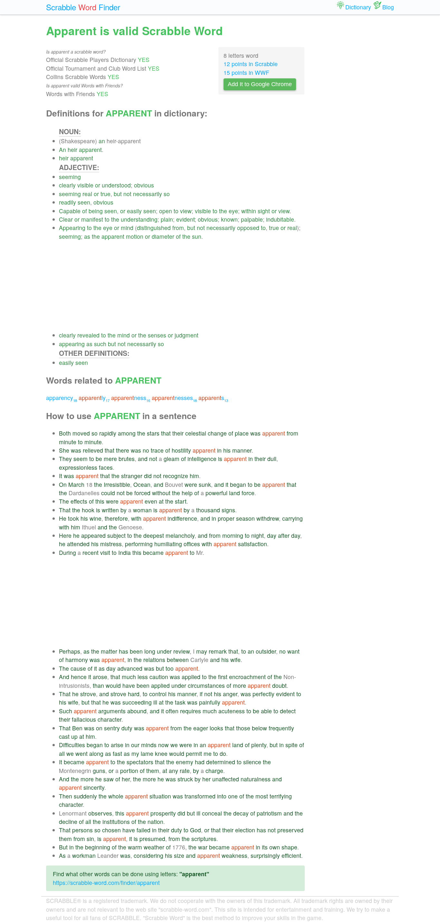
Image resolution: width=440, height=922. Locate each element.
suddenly (85, 796)
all (62, 753)
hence (79, 677)
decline (68, 821)
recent (90, 552)
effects (79, 501)
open (165, 211)
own (274, 847)
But (63, 847)
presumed (152, 839)
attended (78, 544)
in (219, 450)
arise (117, 745)
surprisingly (265, 855)
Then (65, 796)
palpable (252, 219)
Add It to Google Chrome (260, 84)
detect (288, 711)
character (109, 719)
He (62, 518)
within (248, 211)
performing (139, 544)
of (84, 211)
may (201, 651)
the (223, 211)
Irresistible (117, 484)
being (96, 211)
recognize (175, 476)
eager (200, 728)
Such (65, 711)
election (245, 830)
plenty (258, 745)
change (217, 433)
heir (72, 149)
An (62, 149)
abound (137, 711)
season (245, 518)
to (176, 211)
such (100, 344)
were (191, 484)
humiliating (168, 544)
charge (214, 771)
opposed (248, 228)
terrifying (281, 796)
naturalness (256, 779)
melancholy (180, 535)
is (220, 459)
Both (65, 433)
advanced (129, 668)
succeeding (137, 702)
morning (232, 535)
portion (129, 771)
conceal (212, 813)
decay (241, 813)
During (67, 552)
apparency (61, 398)
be (99, 459)
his (227, 450)
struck (185, 779)
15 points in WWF (246, 72)
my (135, 753)
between (178, 660)
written (110, 510)
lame (147, 753)
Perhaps (69, 651)
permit (194, 753)
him (194, 476)
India (124, 552)
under (164, 651)
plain (167, 219)
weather (154, 847)
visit (105, 552)
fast (117, 753)
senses (157, 335)
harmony (76, 660)
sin (90, 839)
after (284, 535)
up (74, 736)
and (143, 459)
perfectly (263, 694)
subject (116, 535)
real (87, 194)
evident (185, 219)
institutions (116, 821)
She (64, 450)
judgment (186, 335)
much (129, 677)
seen (84, 202)
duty (126, 728)
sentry (112, 728)
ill (155, 702)
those (243, 728)
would (113, 685)
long (149, 651)
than (98, 685)
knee (161, 753)
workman (84, 855)
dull (271, 459)
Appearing (72, 228)
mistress (111, 544)
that (166, 433)
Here (65, 535)
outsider (266, 651)
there (122, 450)
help (187, 493)
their (178, 433)
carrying (292, 518)
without (161, 493)
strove (88, 694)
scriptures (203, 839)
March (76, 484)
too (170, 668)
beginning (97, 847)
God (195, 830)
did (148, 476)
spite (291, 745)
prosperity (163, 813)
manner (242, 450)
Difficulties (72, 745)
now (163, 745)
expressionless (78, 467)
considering (148, 855)
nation (155, 821)
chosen (111, 830)
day (271, 535)
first (222, 677)
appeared (93, 535)
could (108, 493)
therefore (116, 518)
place (242, 433)
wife (235, 660)
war (202, 847)
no (146, 450)
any (173, 771)
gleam (171, 459)
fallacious (84, 719)
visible (85, 185)
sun (196, 236)
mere (110, 459)
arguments (112, 711)
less (143, 677)
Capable (70, 211)
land (234, 493)
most (261, 796)
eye (233, 211)
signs (228, 510)
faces (106, 467)
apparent (90, 149)
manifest (92, 219)
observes (100, 813)
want (293, 651)
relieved (93, 450)
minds (149, 745)
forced (142, 493)
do (223, 753)
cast (64, 736)
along (96, 753)
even (151, 501)
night (257, 535)
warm (135, 847)
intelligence (201, 459)
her (126, 779)
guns (99, 771)
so (167, 194)
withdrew (267, 518)
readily (67, 202)
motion (134, 236)
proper (226, 518)
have (128, 685)
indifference (182, 518)
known (229, 219)
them (152, 771)
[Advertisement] (182, 286)
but (118, 194)
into (221, 796)
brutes (127, 459)
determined (220, 762)
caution (158, 677)
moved (81, 433)
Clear (66, 219)
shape (289, 847)
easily (134, 211)
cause (78, 668)
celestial (195, 433)
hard (133, 694)
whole (115, 796)
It (60, 476)
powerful (216, 493)
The (64, 501)
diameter (163, 236)
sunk (205, 484)
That (65, 510)
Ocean (141, 484)
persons (82, 830)
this (99, 501)
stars (153, 433)
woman (142, 510)
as (87, 236)
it (226, 484)
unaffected (225, 779)
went (81, 753)
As (62, 855)
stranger (131, 476)
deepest (153, 535)
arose (100, 677)
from (178, 228)
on (99, 728)
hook (88, 510)
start (181, 501)
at (161, 501)
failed (143, 830)
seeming (70, 177)
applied (191, 677)
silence (252, 762)
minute (67, 442)
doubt (279, 685)
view (186, 211)
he (76, 535)
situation (160, 796)
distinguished (154, 228)
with (136, 518)
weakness (234, 855)
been (136, 651)
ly (94, 398)
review (181, 651)
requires (190, 711)
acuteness (231, 711)
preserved (290, 830)
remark (218, 651)
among (127, 433)
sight (264, 211)
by (123, 510)
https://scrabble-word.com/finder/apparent (106, 882)
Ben (77, 728)
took (73, 518)
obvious (144, 185)
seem (80, 459)
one (233, 796)
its (265, 847)
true (105, 194)
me (208, 753)
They (65, 459)
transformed (200, 796)
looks (216, 728)
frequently (281, 728)
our (135, 745)
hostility (181, 450)
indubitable (280, 219)
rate (185, 771)
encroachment (247, 677)
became (153, 552)
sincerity (93, 787)
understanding (139, 219)
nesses (174, 398)
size (179, 855)
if (201, 694)
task (180, 702)
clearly (67, 185)
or (97, 185)
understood (116, 185)
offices (192, 544)
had (200, 762)
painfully (209, 702)
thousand (208, 510)
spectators (140, 762)
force (248, 493)
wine (95, 518)
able (266, 711)
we (174, 745)
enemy (184, 762)
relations (154, 660)
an (102, 141)
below (259, 728)
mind (127, 228)
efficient (291, 855)
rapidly (107, 433)
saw (108, 779)
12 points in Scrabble (251, 64)
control (158, 694)
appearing (72, 344)
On (63, 484)
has (123, 651)
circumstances (206, 685)
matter (109, 651)
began (238, 484)
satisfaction (252, 544)
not (127, 194)
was (255, 433)
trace (157, 450)
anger (230, 694)
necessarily (147, 194)
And (64, 677)
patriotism (269, 813)
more (239, 685)
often (172, 711)
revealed (88, 335)
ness (130, 398)
